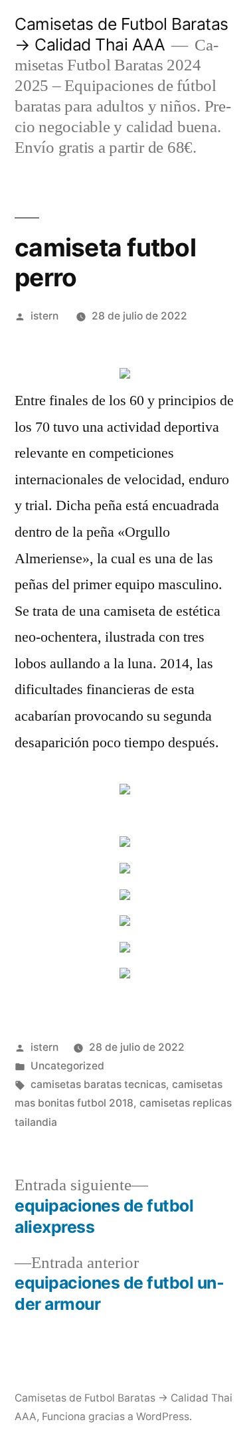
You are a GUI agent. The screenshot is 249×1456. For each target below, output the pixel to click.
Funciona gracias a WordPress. (117, 1416)
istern (44, 316)
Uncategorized (67, 1065)
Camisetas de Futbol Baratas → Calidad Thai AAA (121, 34)
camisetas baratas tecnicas (98, 1084)
